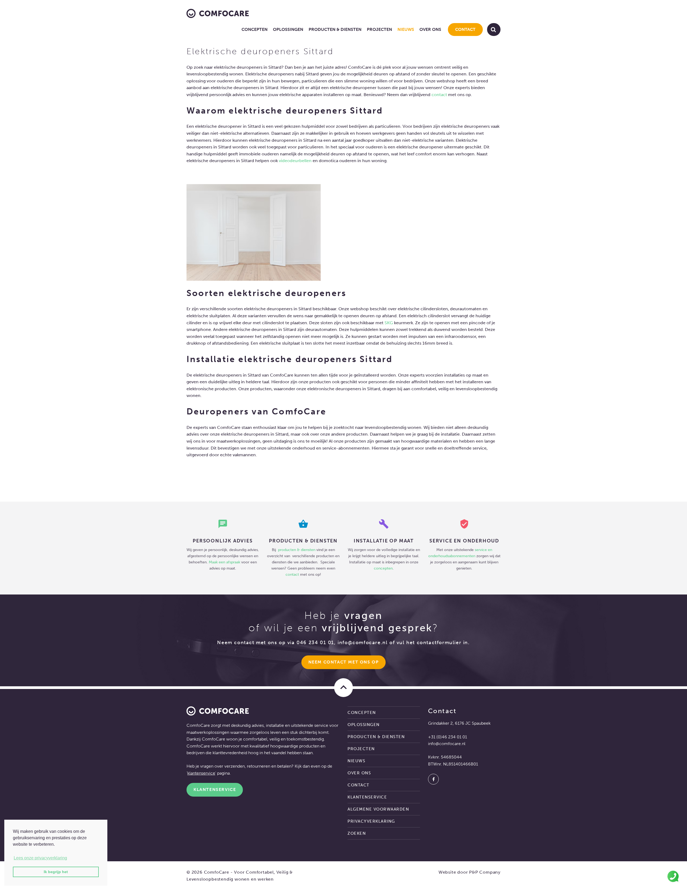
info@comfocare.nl (363, 642)
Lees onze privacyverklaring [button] (40, 858)
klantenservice (201, 773)
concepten (383, 568)
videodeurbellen (295, 160)
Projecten (379, 29)
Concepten (255, 29)
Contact (465, 29)
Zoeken (357, 833)
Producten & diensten (335, 29)
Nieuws (405, 29)
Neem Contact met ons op (343, 662)
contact (439, 94)
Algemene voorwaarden (378, 809)
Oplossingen (288, 29)
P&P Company (484, 872)
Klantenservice (214, 789)
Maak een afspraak (224, 562)
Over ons (430, 29)
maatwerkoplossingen (208, 732)
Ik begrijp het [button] (56, 872)
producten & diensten (297, 549)
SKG (389, 322)
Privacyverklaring (371, 821)
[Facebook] (433, 779)
